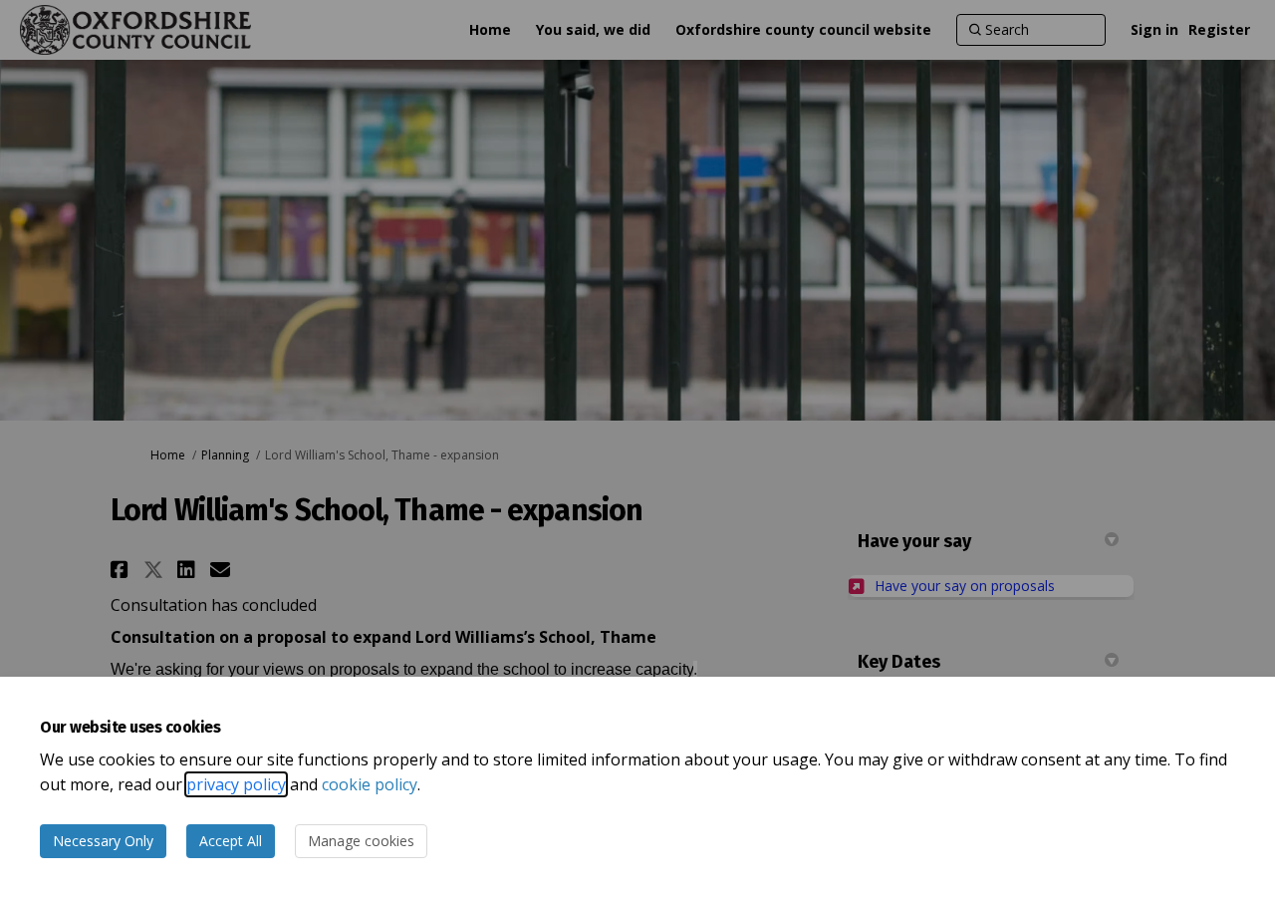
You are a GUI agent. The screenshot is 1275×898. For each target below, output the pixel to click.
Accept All (230, 840)
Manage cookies (361, 840)
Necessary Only (103, 840)
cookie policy (369, 784)
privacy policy (236, 784)
